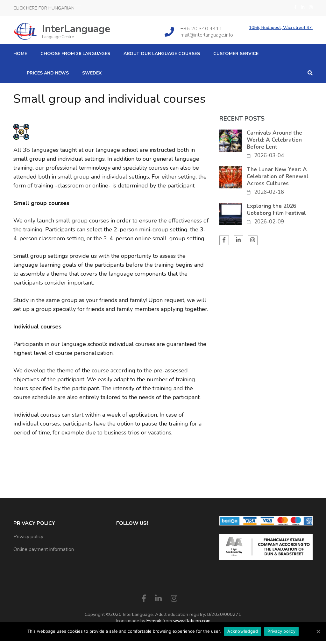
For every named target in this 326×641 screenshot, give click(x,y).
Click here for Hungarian (43, 8)
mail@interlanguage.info (207, 35)
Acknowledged (242, 631)
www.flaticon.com (191, 620)
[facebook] (295, 7)
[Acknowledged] (318, 631)
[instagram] (311, 7)
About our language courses (162, 54)
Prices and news (48, 73)
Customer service (236, 54)
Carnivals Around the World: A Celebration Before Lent (274, 140)
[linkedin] (302, 7)
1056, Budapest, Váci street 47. (281, 27)
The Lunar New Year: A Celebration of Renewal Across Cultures (277, 176)
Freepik (153, 620)
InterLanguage (76, 29)
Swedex (92, 73)
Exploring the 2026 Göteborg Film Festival (276, 210)
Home (20, 54)
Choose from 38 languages (75, 54)
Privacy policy (28, 536)
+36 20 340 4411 (201, 28)
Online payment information (43, 549)
